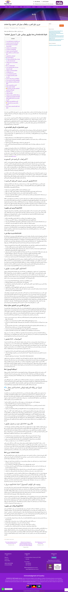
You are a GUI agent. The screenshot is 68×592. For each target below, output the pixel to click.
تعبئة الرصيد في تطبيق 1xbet (11, 47)
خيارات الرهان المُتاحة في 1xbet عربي (13, 41)
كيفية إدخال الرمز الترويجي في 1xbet (13, 80)
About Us (6, 557)
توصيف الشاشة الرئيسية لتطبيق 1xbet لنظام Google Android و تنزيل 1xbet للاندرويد (13, 98)
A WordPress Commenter (52, 45)
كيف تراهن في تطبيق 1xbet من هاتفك (13, 94)
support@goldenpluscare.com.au (32, 569)
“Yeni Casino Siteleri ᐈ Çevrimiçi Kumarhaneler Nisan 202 (11, 543)
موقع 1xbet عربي (9, 91)
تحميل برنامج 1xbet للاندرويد (11, 85)
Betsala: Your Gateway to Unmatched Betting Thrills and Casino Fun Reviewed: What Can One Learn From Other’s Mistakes (25, 544)
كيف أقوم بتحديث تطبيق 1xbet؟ (12, 51)
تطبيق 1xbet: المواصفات (10, 55)
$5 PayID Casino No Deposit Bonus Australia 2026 (56, 35)
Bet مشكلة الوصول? (10, 57)
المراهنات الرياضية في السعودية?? (12, 42)
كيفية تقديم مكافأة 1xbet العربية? (12, 101)
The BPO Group (42, 590)
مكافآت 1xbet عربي (9, 72)
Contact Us (7, 559)
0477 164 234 (28, 564)
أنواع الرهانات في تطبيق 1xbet (11, 70)
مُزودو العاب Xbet (9, 93)
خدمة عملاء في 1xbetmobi (11, 49)
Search (50, 23)
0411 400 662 (28, 563)
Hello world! (59, 45)
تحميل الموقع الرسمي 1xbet (11, 73)
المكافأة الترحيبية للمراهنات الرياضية (12, 78)
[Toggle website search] (59, 7)
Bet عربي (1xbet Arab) (10, 65)
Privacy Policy (7, 560)
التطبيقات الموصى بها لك (10, 86)
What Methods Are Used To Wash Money (40, 543)
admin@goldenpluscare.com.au (32, 567)
